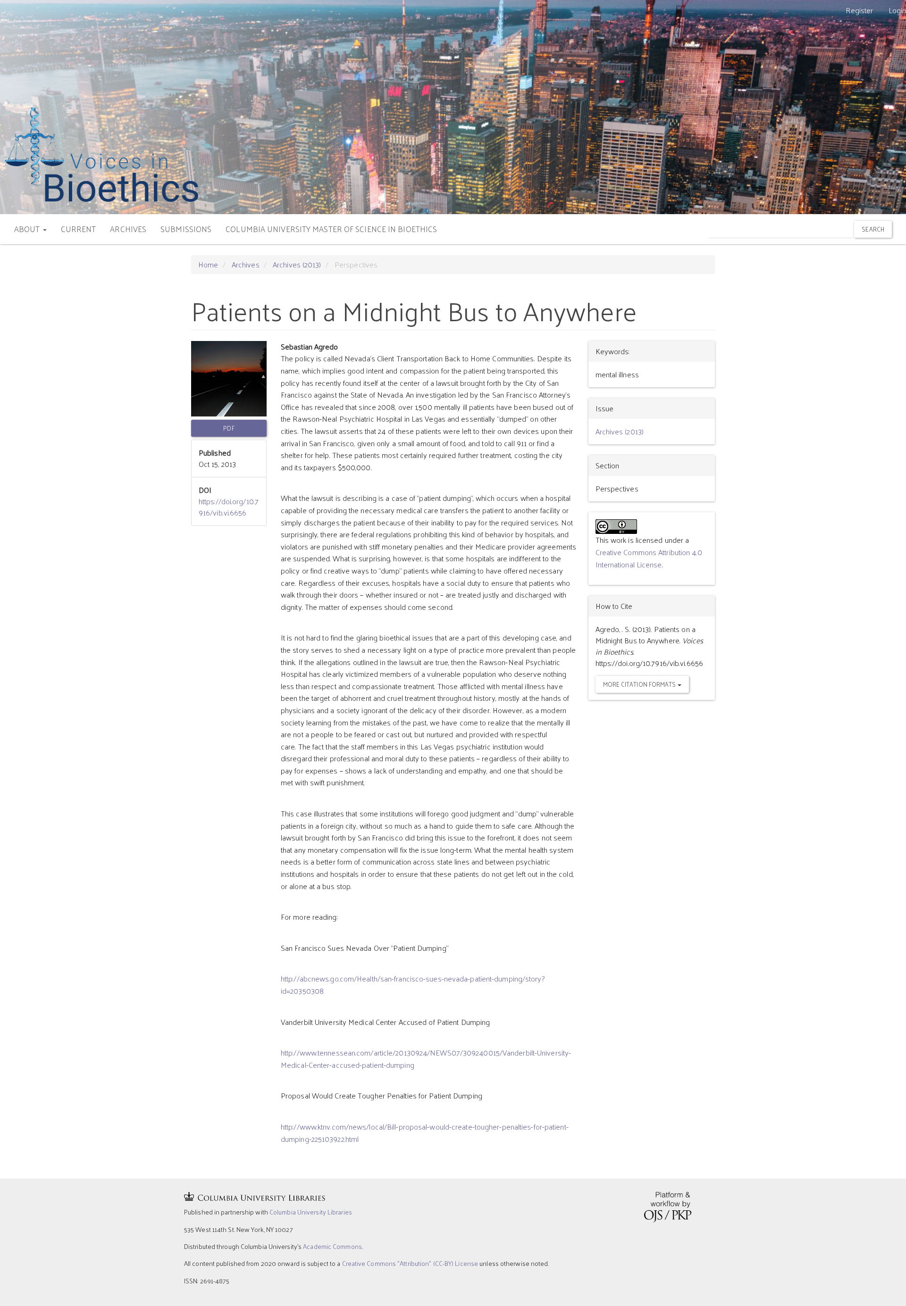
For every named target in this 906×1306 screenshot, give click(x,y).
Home (208, 264)
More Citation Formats (640, 684)
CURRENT (78, 229)
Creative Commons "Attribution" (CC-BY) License (410, 1263)
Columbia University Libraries (310, 1212)
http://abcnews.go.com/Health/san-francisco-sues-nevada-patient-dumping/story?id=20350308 (413, 985)
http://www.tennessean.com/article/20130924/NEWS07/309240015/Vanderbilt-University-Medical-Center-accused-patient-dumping (426, 1059)
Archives (246, 264)
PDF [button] (228, 428)
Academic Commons (332, 1246)
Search (873, 229)
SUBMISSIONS (185, 229)
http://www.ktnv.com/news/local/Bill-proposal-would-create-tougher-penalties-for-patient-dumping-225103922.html (425, 1133)
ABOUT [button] (28, 229)
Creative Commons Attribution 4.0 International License (649, 558)
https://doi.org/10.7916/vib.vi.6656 (229, 506)
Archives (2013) (297, 264)
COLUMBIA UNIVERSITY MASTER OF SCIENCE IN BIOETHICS (331, 229)
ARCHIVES (128, 229)
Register (859, 10)
